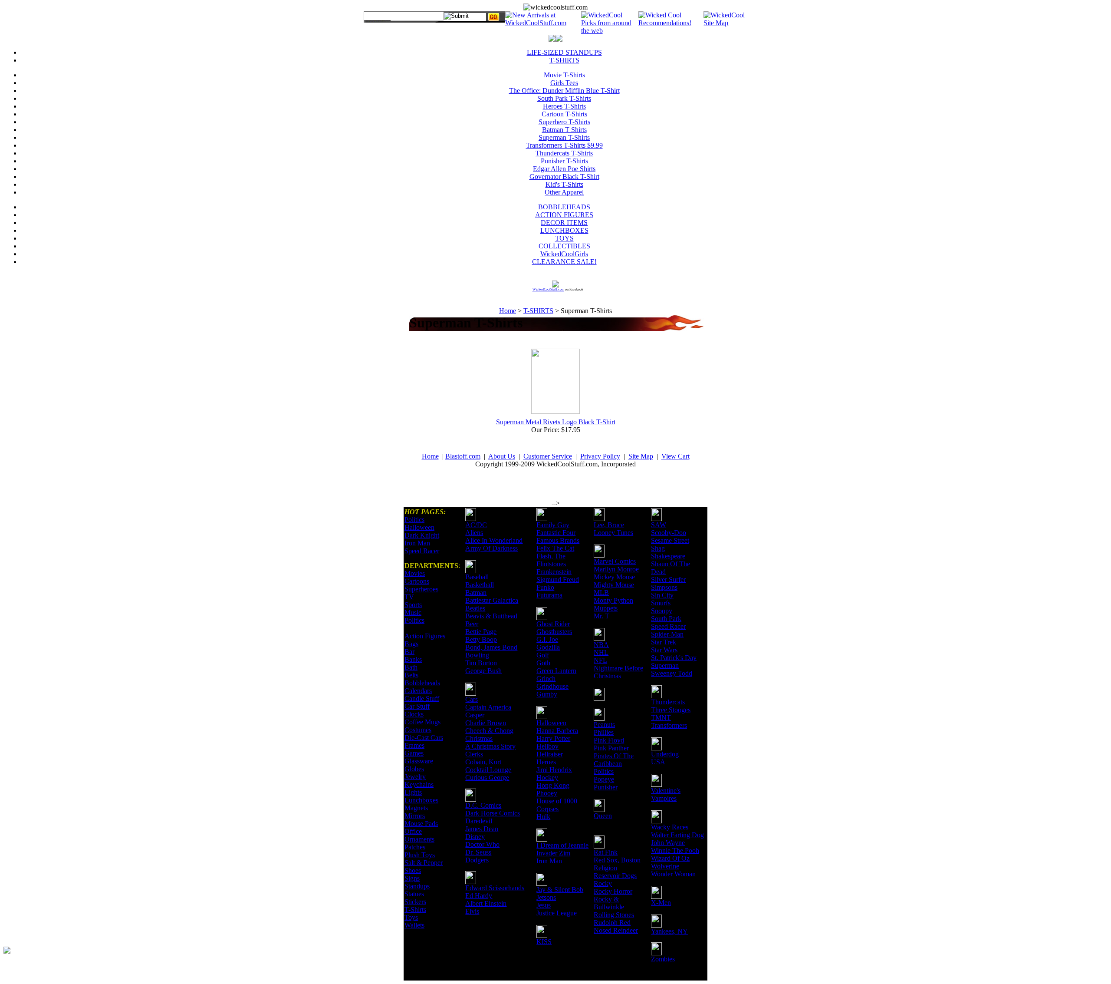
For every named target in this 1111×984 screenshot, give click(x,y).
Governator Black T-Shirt (564, 176)
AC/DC (476, 524)
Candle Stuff (421, 698)
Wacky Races (669, 827)
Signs (412, 878)
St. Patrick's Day (674, 657)
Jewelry (415, 776)
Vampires (664, 798)
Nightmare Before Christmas (618, 672)
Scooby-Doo (668, 532)
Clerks (474, 754)
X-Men (661, 902)
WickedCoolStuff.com (548, 289)
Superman (665, 665)
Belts (411, 675)
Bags (411, 643)
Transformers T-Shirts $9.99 (564, 145)
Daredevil (478, 821)
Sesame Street (670, 540)
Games (414, 753)
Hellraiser (549, 754)
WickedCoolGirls (564, 254)
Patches (414, 847)
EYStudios (55, 956)
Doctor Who (482, 844)
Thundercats (668, 702)
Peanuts (604, 724)
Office (413, 831)
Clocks (414, 714)
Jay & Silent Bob (559, 889)
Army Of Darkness (491, 548)
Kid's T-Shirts (564, 184)
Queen (603, 815)
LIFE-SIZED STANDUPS (564, 52)
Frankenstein (554, 571)
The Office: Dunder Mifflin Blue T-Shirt (564, 90)
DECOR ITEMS (564, 222)
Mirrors (414, 815)
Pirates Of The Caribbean (614, 759)
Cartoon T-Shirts (564, 114)
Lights (413, 792)
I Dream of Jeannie (562, 845)
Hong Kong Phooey (552, 789)
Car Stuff (417, 706)
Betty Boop (481, 639)
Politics (414, 519)
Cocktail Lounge (488, 769)
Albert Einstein (485, 903)
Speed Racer (421, 551)
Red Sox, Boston (617, 860)
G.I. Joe (547, 639)
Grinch (546, 678)
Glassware (418, 761)
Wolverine (665, 866)
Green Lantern (556, 670)
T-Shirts (415, 909)
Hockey (547, 777)
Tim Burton (481, 663)
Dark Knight (421, 535)
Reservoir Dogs (615, 875)
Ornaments (419, 839)
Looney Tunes (613, 532)
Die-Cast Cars (423, 737)
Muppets (606, 608)
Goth (543, 663)
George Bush (483, 670)
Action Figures (424, 636)
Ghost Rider (553, 623)
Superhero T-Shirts (564, 121)
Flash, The (550, 556)
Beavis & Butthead (491, 616)
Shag (658, 548)
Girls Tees (564, 82)
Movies (414, 573)
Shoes (412, 870)
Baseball (477, 577)
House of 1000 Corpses (556, 804)
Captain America (488, 707)
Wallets (414, 925)
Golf (542, 655)
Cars (471, 699)
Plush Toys (419, 855)
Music (412, 612)
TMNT (661, 717)
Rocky (603, 883)
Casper (474, 715)
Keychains (419, 784)
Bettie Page (480, 631)
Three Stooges (670, 709)
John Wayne (668, 842)
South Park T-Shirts (564, 98)
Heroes (546, 762)
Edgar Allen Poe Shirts (564, 168)
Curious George (487, 777)
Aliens (474, 532)
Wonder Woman (673, 874)
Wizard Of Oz (670, 858)
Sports (413, 604)
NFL (600, 660)
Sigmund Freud (557, 579)
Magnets (416, 808)
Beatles (475, 608)
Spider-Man (667, 634)
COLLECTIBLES (564, 246)
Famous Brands (557, 540)
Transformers (669, 725)
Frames (414, 745)
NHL (601, 652)
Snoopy (661, 610)
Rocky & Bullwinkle (609, 903)
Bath (410, 667)
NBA (601, 644)
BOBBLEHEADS (564, 207)
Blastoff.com (462, 456)
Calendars (418, 690)
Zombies (663, 959)
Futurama (549, 595)
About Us (501, 456)
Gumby (546, 694)
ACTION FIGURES (564, 214)
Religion (605, 868)
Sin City (662, 595)
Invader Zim (553, 853)
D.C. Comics (483, 805)
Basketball (479, 584)
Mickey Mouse (614, 577)
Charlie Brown (485, 722)
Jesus (543, 905)
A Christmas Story (490, 746)
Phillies (604, 732)
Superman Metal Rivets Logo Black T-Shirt (555, 422)
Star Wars (664, 650)
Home (507, 310)
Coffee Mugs (422, 722)
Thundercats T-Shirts (564, 153)
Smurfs (661, 603)
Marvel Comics (615, 561)
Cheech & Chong (489, 730)
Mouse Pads (421, 823)
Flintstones (551, 564)
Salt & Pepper (423, 862)
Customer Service (547, 456)
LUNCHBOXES (564, 230)
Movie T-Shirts (564, 75)
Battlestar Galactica (491, 600)
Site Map (640, 456)
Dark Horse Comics (492, 813)
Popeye (604, 779)
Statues (414, 894)
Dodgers (477, 860)
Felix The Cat (555, 548)
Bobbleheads (422, 683)
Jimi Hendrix (554, 769)
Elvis (472, 911)
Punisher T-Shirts (564, 161)
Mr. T (601, 616)
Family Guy (552, 524)
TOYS (564, 238)
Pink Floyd (609, 740)
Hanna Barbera (557, 730)
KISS (544, 941)
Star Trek (663, 642)
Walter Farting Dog (677, 835)
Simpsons (664, 587)
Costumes (417, 729)
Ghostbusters (554, 631)
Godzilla (548, 647)
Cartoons (416, 581)
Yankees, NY (669, 931)
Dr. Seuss (478, 852)
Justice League (556, 913)
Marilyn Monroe (616, 569)
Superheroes (421, 589)
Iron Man (417, 543)
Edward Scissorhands (494, 888)
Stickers (415, 901)
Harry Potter (553, 738)
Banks (413, 659)
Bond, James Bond (491, 647)
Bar (409, 651)
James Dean (481, 828)
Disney (475, 836)
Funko (545, 587)
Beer (471, 623)
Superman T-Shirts (564, 137)
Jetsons (546, 897)
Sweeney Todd (671, 673)
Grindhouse (552, 686)
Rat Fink (606, 852)
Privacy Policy (600, 456)
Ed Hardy (478, 895)
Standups (417, 886)
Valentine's (665, 790)
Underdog (665, 754)
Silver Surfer (668, 579)
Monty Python (613, 600)
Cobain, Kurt (483, 762)
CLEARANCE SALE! (564, 261)
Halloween (419, 527)
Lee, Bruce (609, 524)
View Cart (675, 456)
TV (409, 597)
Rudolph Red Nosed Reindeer (616, 926)
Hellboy (547, 746)
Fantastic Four (555, 532)
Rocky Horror (613, 891)
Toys (411, 917)
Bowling (477, 655)
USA (658, 762)
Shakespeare (668, 556)
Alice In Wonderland (494, 540)
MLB (601, 592)
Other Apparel (564, 192)
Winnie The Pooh (675, 850)
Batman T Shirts (564, 129)
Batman (475, 592)
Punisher (606, 787)
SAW (658, 524)
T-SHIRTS (564, 60)
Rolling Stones (614, 914)
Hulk (543, 816)
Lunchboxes (421, 800)
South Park (666, 618)
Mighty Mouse (614, 584)
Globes (414, 769)
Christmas (479, 738)
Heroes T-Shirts (564, 106)
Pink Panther (611, 748)
